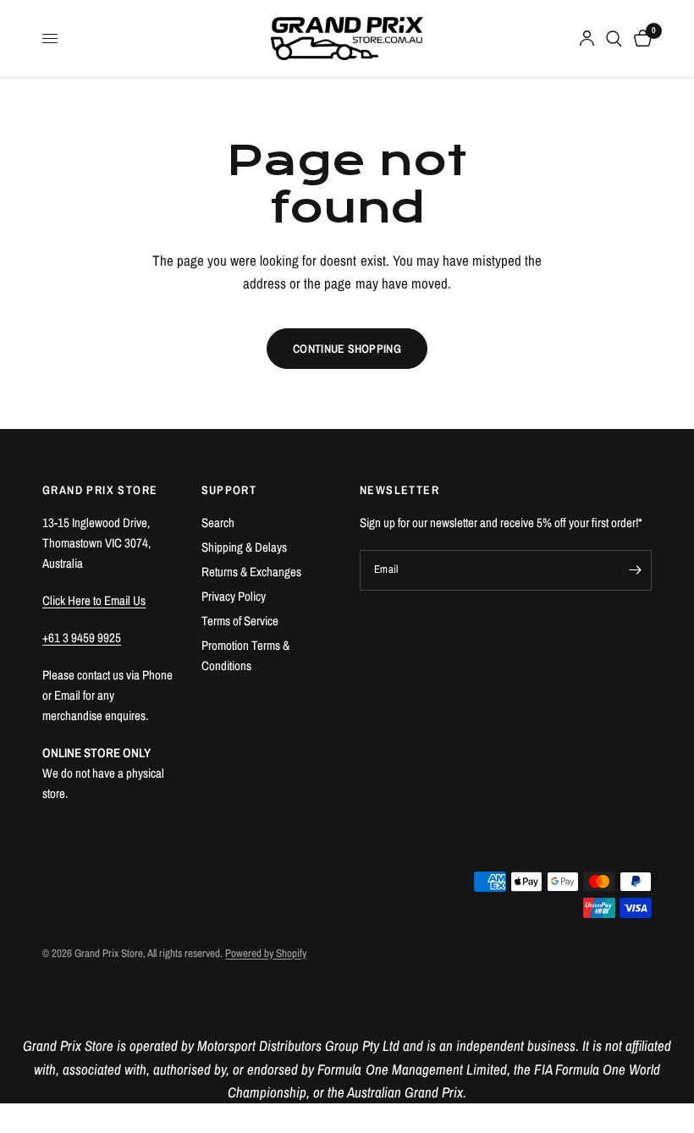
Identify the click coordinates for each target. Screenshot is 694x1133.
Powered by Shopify (265, 953)
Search (217, 522)
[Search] (614, 38)
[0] (640, 38)
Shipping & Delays (244, 547)
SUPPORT (229, 490)
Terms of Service (239, 621)
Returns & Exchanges (251, 571)
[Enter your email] (635, 570)
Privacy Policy (233, 596)
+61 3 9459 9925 (81, 637)
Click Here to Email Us (94, 600)
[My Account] (587, 38)
